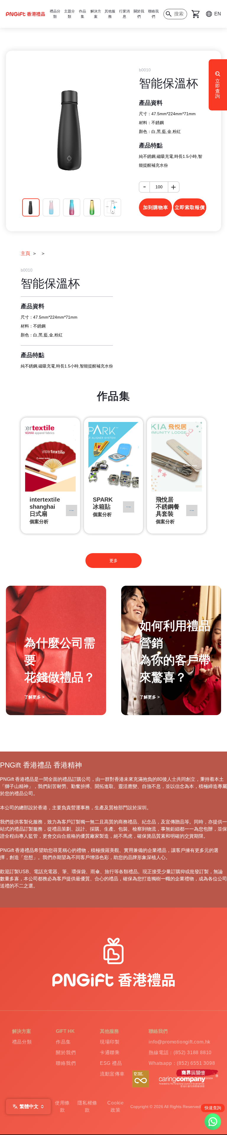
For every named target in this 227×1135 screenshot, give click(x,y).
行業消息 (124, 14)
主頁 (25, 253)
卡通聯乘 (110, 1052)
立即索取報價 (190, 207)
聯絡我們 (153, 14)
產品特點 (151, 145)
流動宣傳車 (112, 1073)
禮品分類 (22, 1041)
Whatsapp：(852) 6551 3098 (182, 1063)
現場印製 (110, 1041)
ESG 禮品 (111, 1063)
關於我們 (139, 14)
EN (217, 13)
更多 (113, 560)
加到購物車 (155, 207)
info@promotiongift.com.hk (179, 1041)
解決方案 (95, 14)
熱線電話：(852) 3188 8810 (180, 1052)
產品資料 (151, 102)
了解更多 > (34, 697)
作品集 (63, 1041)
